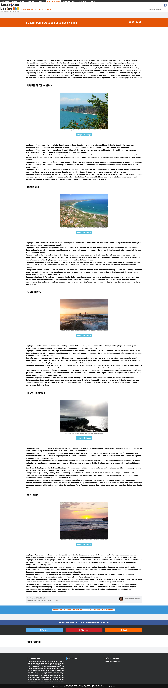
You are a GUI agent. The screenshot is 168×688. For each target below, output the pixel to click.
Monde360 (5, 1)
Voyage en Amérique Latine (103, 610)
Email (124, 630)
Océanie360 (82, 1)
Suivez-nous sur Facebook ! (113, 661)
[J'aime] (130, 22)
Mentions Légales (58, 686)
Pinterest (85, 630)
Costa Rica (57, 610)
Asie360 (22, 1)
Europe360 (41, 1)
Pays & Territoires (27, 9)
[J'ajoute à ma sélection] (133, 22)
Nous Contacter (110, 686)
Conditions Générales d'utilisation (74, 686)
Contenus (39, 9)
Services (48, 9)
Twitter (45, 630)
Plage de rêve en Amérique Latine (77, 610)
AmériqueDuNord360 (69, 1)
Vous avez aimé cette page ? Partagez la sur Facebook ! (85, 622)
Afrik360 (14, 1)
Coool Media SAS (71, 685)
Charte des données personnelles (95, 686)
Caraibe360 (31, 1)
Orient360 (92, 1)
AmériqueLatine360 (53, 1)
